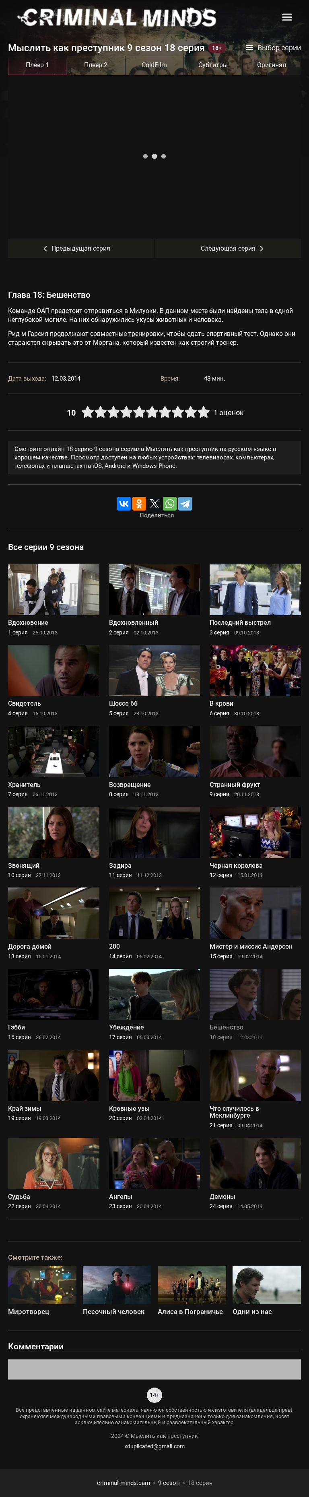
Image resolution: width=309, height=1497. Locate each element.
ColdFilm (154, 65)
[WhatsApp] (170, 504)
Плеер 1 (37, 65)
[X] (154, 504)
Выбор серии (279, 47)
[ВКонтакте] (124, 504)
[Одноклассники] (139, 504)
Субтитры (213, 65)
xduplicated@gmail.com (154, 1446)
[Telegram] (185, 504)
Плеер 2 (95, 65)
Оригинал (271, 65)
